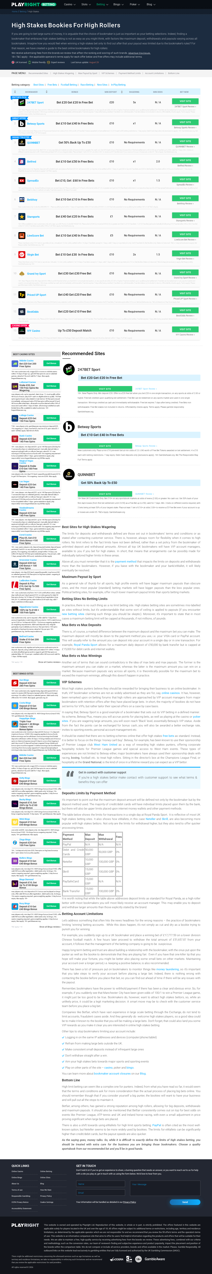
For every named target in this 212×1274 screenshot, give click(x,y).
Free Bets (52, 84)
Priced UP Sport (36, 295)
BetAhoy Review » (185, 203)
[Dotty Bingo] (15, 781)
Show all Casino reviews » (49, 662)
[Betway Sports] (21, 123)
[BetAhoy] (21, 199)
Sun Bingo (24, 680)
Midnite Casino (26, 361)
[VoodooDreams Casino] (15, 512)
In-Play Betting (118, 84)
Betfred (31, 162)
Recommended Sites (38, 73)
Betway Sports (35, 124)
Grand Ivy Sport (36, 274)
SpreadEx (33, 181)
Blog (42, 1184)
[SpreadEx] (21, 180)
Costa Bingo (25, 703)
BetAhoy (32, 200)
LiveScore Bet (35, 236)
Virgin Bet (33, 255)
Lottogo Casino (26, 415)
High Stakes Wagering (63, 73)
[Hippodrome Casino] (15, 610)
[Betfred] (21, 161)
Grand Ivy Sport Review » (185, 277)
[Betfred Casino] (15, 639)
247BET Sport (35, 102)
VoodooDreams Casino (26, 509)
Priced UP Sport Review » (185, 298)
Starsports (33, 217)
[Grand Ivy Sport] (21, 273)
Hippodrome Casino (28, 607)
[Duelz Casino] (15, 439)
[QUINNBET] (21, 142)
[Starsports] (21, 216)
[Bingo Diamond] (15, 883)
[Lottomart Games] (15, 386)
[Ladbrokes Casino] (15, 585)
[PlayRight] (34, 4)
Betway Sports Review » (185, 127)
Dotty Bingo (24, 778)
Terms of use (17, 1190)
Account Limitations (154, 73)
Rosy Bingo (24, 903)
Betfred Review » (185, 165)
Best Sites (38, 84)
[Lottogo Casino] (15, 418)
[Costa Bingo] (15, 705)
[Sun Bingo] (15, 683)
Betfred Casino (26, 636)
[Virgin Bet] (21, 254)
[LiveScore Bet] (21, 235)
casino (108, 1067)
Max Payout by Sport (87, 73)
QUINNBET (33, 143)
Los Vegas (24, 481)
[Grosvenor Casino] (15, 564)
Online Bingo (17, 1177)
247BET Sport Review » (185, 106)
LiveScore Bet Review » (185, 239)
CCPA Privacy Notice (20, 1202)
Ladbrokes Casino (28, 580)
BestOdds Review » (185, 315)
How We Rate (45, 1190)
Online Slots (45, 1177)
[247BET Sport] (21, 102)
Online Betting (46, 1171)
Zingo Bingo (24, 839)
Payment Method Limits (130, 73)
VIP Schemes (108, 73)
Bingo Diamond (26, 879)
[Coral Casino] (15, 539)
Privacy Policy (46, 1196)
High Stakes (33, 11)
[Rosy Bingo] (15, 906)
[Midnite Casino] (15, 363)
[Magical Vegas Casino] (15, 466)
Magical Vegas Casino (26, 462)
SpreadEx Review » (185, 184)
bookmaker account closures (112, 1073)
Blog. (143, 1073)
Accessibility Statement (21, 1208)
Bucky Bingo (25, 799)
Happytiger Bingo (27, 718)
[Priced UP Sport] (21, 294)
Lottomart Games (27, 382)
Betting (23, 11)
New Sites (102, 84)
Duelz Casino (25, 436)
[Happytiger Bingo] (15, 724)
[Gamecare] (129, 1259)
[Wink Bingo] (15, 822)
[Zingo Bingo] (15, 842)
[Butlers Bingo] (15, 861)
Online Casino (17, 1171)
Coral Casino (25, 535)
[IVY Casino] (21, 330)
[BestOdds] (21, 311)
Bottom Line (173, 73)
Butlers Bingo (25, 858)
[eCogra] (116, 1259)
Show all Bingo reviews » (50, 927)
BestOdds (33, 312)
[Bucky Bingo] (15, 804)
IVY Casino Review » (185, 334)
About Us (15, 1184)
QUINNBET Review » (185, 146)
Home (14, 11)
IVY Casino (33, 331)
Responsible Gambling (21, 1196)
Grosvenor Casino (28, 560)
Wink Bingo (24, 819)
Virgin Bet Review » (185, 258)
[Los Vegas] (15, 484)
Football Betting (69, 84)
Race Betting (86, 84)
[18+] (139, 1259)
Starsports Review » (185, 220)
